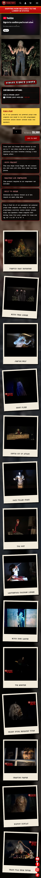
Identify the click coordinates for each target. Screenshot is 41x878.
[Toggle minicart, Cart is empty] (30, 3)
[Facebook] (37, 864)
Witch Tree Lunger (19, 315)
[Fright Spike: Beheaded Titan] (20, 711)
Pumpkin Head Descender (21, 269)
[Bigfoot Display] (20, 804)
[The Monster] (20, 665)
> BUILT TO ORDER (10, 191)
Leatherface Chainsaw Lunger (21, 592)
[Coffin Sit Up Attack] (21, 434)
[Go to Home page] (9, 3)
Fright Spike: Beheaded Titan (21, 731)
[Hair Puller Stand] (20, 480)
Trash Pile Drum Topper (20, 870)
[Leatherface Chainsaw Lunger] (20, 573)
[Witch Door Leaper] (21, 619)
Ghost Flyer (21, 407)
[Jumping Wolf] (20, 341)
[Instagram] (37, 869)
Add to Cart (32, 138)
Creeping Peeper (20, 778)
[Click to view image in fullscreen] (20, 57)
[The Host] (20, 526)
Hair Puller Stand (21, 500)
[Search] (20, 3)
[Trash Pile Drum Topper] (20, 850)
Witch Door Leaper (20, 639)
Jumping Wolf (20, 361)
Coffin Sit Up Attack (20, 454)
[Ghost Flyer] (20, 387)
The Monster (20, 685)
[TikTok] (37, 875)
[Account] (25, 3)
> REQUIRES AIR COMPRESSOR (15, 178)
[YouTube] (37, 858)
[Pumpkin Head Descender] (20, 248)
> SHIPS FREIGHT (10, 162)
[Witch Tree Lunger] (20, 295)
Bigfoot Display (21, 824)
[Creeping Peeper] (20, 757)
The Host (21, 546)
